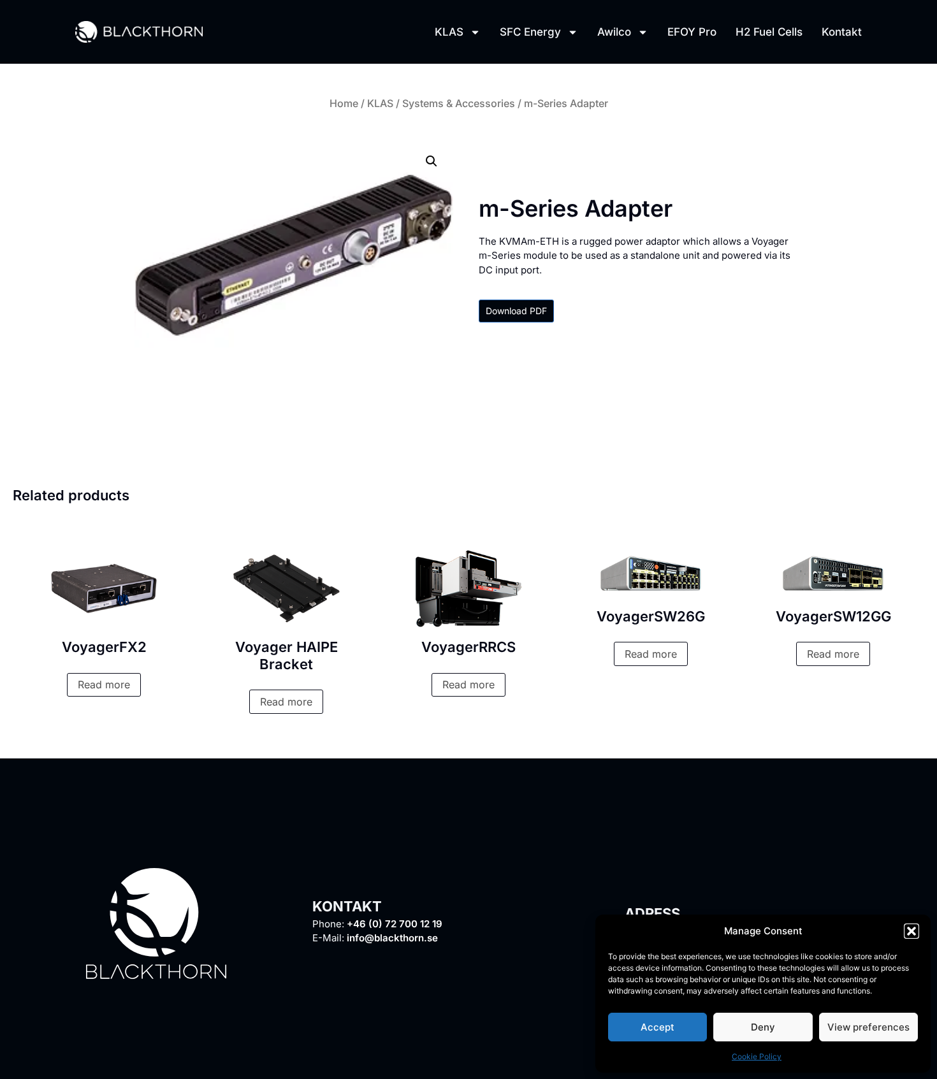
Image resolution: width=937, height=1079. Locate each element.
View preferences (868, 1027)
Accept (657, 1027)
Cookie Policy (756, 1056)
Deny (763, 1027)
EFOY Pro (691, 31)
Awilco (614, 31)
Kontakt (842, 31)
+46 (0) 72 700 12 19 (394, 924)
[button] (911, 931)
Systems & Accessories (458, 103)
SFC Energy (530, 31)
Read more (104, 684)
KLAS (449, 31)
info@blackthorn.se (392, 938)
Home (344, 103)
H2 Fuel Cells (769, 31)
